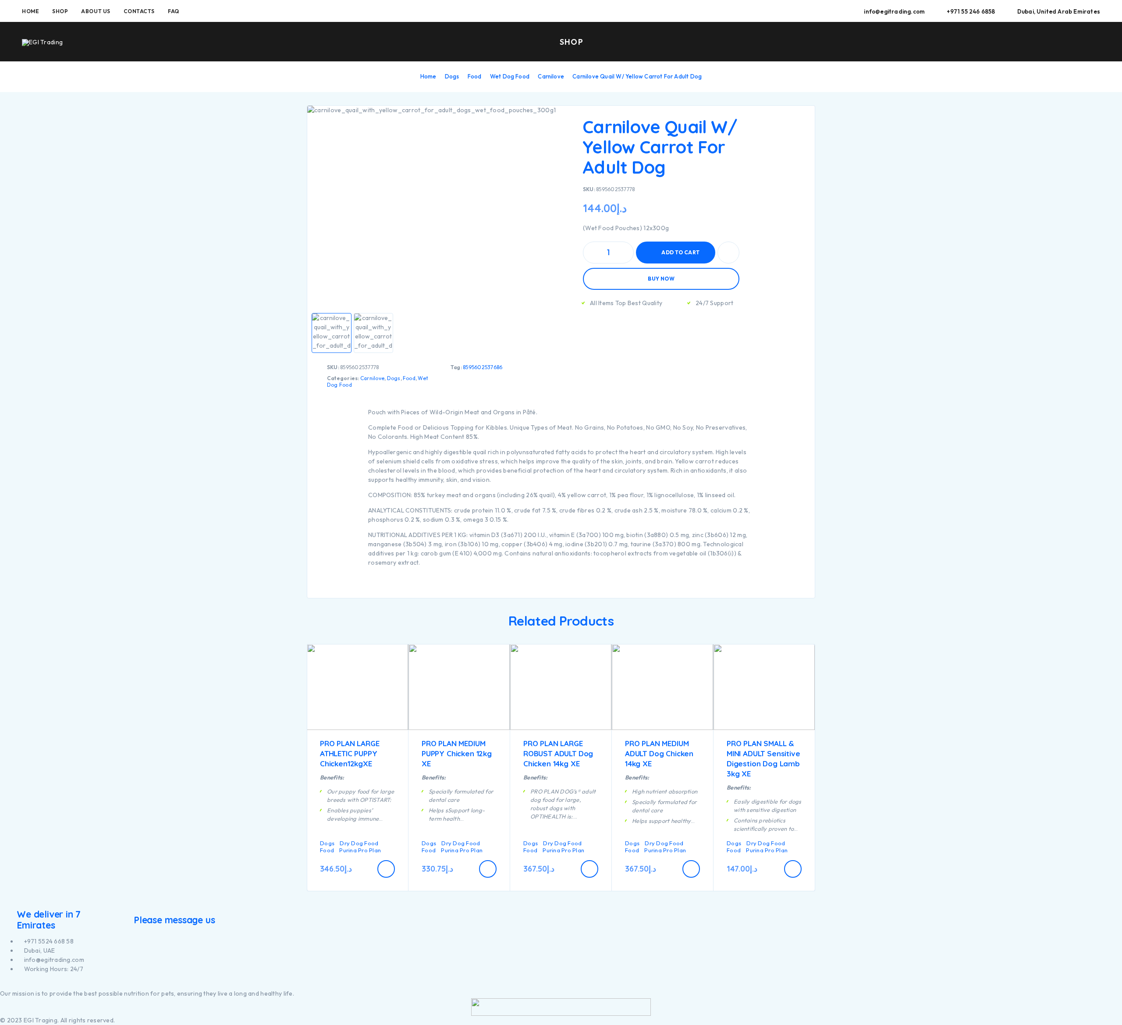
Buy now (661, 278)
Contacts (139, 11)
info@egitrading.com (894, 11)
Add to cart (680, 252)
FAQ (173, 11)
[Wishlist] (1076, 41)
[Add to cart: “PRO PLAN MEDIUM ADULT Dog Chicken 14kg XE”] (691, 869)
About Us (95, 11)
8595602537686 (482, 367)
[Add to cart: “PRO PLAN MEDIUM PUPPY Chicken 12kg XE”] (488, 869)
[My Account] (1056, 42)
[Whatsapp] (17, 984)
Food (475, 76)
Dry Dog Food (359, 843)
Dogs (452, 76)
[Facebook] (2, 984)
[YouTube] (12, 984)
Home (30, 11)
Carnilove (551, 76)
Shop (60, 11)
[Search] (1036, 42)
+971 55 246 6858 (971, 11)
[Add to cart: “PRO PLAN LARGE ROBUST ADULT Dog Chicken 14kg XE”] (589, 869)
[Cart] (1096, 41)
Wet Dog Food (509, 76)
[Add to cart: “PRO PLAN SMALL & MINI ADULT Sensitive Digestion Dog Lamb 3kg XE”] (793, 869)
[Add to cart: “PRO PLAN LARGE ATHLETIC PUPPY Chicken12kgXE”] (386, 869)
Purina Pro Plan (360, 850)
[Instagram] (7, 984)
